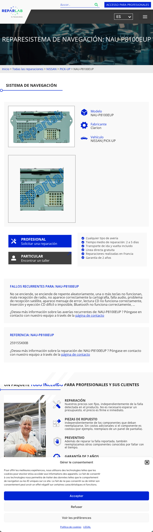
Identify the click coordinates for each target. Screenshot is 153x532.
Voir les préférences (76, 518)
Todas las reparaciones (27, 69)
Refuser (76, 507)
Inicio (5, 69)
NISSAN (51, 69)
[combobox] (76, 4)
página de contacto (89, 315)
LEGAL (87, 526)
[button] (147, 462)
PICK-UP (65, 69)
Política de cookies (70, 526)
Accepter (76, 496)
